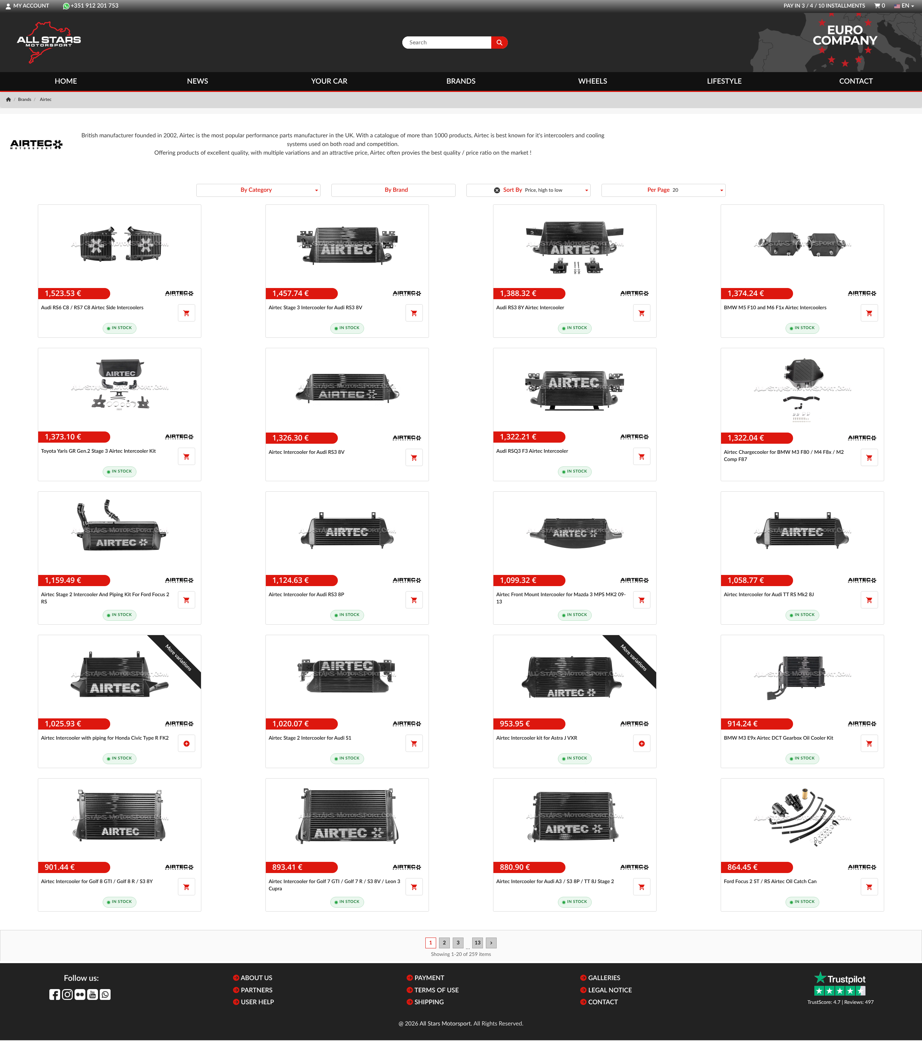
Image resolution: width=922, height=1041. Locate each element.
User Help (257, 1003)
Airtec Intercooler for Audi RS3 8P (306, 594)
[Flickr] (80, 994)
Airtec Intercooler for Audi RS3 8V (307, 452)
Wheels (592, 81)
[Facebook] (54, 994)
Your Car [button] (329, 81)
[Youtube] (92, 994)
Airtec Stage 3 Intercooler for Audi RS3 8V (315, 307)
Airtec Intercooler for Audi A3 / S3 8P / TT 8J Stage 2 (555, 881)
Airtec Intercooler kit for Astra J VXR (536, 738)
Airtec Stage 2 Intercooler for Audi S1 (310, 738)
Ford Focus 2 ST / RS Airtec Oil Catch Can (770, 881)
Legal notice (609, 991)
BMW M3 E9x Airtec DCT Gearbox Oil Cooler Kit (778, 738)
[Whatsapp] (105, 994)
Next (491, 943)
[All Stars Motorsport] (48, 42)
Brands (461, 81)
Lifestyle (724, 81)
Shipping (428, 1003)
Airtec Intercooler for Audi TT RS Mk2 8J (769, 594)
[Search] (499, 42)
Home (66, 81)
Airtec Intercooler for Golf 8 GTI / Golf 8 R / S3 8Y (97, 881)
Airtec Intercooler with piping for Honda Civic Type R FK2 (105, 738)
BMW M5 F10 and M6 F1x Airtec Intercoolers (775, 307)
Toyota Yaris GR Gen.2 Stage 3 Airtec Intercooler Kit (98, 451)
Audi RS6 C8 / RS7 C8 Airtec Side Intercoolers (92, 307)
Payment (428, 978)
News (197, 81)
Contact (856, 81)
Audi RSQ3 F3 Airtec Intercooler (532, 451)
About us (256, 978)
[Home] (9, 100)
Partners (256, 991)
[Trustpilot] (839, 983)
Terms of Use (436, 991)
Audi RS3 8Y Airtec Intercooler (530, 307)
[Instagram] (67, 994)
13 (477, 942)
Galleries (603, 978)
